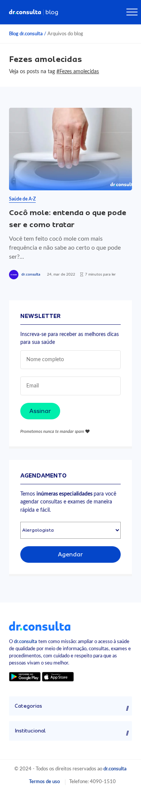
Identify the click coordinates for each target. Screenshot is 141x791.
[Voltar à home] (39, 626)
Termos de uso (44, 781)
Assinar (40, 411)
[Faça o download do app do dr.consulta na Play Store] (24, 676)
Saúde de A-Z (22, 199)
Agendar (70, 554)
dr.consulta (30, 274)
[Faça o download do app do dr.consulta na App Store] (58, 676)
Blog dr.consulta (26, 34)
